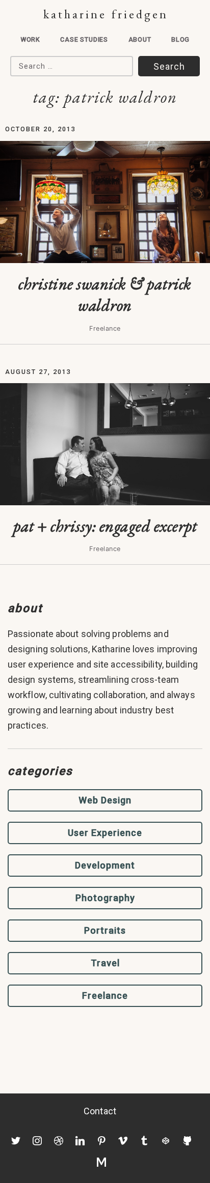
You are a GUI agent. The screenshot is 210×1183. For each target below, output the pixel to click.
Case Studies (84, 39)
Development (105, 865)
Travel (105, 963)
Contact (100, 1111)
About (139, 39)
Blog (180, 39)
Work (30, 39)
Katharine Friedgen (105, 14)
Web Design (105, 800)
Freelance (105, 995)
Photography (105, 897)
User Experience (105, 832)
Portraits (105, 930)
